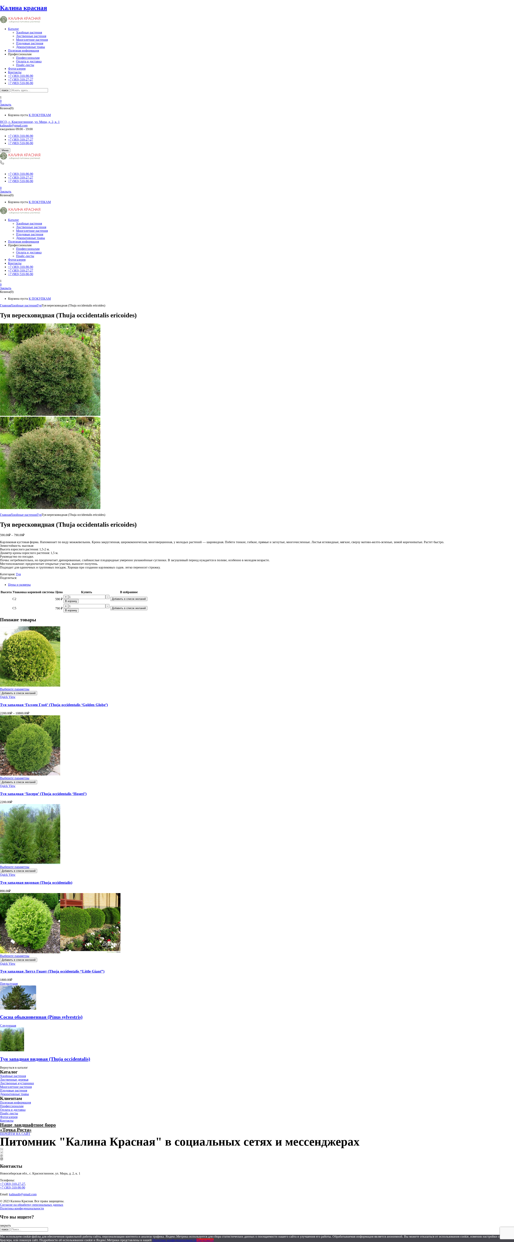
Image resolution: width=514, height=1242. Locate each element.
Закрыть (5, 104)
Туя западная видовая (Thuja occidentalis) (36, 882)
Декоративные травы (30, 47)
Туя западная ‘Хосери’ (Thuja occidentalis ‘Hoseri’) (43, 794)
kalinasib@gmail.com (14, 125)
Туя (39, 305)
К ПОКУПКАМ (40, 115)
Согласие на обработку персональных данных (31, 1204)
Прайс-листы (25, 65)
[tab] (261, 585)
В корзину (71, 601)
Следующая (8, 1025)
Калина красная (23, 7)
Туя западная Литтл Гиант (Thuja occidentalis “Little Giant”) (52, 971)
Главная (5, 305)
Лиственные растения (31, 36)
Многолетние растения (32, 39)
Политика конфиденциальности (22, 1208)
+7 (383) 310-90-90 (20, 136)
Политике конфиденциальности (174, 1240)
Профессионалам (28, 57)
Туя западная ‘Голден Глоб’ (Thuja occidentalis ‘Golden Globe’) (54, 705)
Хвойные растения (29, 32)
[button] (257, 101)
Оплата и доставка (29, 61)
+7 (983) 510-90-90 (20, 143)
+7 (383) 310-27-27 (20, 139)
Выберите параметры (14, 689)
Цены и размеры (19, 584)
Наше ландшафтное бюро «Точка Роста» (28, 1127)
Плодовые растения (29, 43)
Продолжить (205, 1240)
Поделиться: (8, 578)
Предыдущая (9, 983)
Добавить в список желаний (129, 598)
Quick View (7, 697)
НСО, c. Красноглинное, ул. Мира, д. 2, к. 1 (30, 122)
